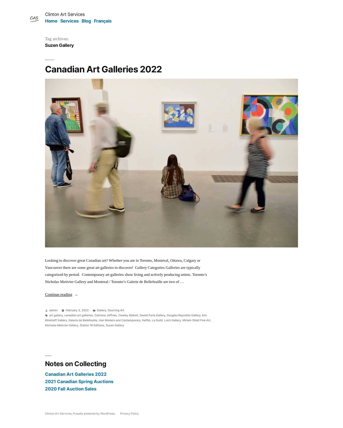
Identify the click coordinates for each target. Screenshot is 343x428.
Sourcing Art (116, 310)
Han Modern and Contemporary (119, 320)
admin (53, 310)
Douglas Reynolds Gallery (183, 315)
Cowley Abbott (128, 315)
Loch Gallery (172, 320)
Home (51, 21)
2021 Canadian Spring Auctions (79, 381)
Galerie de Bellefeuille (82, 320)
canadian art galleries (78, 315)
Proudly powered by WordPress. (94, 413)
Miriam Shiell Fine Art (196, 320)
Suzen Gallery (115, 325)
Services (69, 21)
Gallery (101, 310)
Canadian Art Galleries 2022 (103, 69)
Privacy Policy (129, 413)
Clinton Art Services (65, 14)
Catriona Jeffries (106, 315)
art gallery (56, 315)
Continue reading (61, 294)
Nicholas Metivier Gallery (61, 325)
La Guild (157, 320)
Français (103, 21)
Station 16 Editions (92, 325)
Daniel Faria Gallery (152, 315)
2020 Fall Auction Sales (70, 389)
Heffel (146, 320)
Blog (86, 21)
